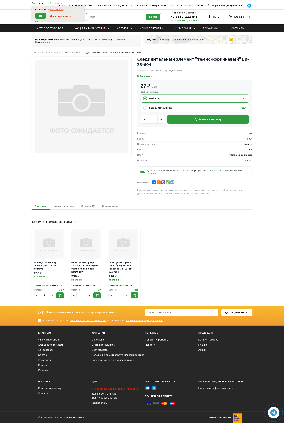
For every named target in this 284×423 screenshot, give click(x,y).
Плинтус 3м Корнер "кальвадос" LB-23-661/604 (45, 265)
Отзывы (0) (88, 206)
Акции (202, 350)
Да (40, 15)
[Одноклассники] (159, 182)
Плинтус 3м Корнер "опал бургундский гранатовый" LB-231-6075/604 (120, 267)
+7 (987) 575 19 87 (233, 5)
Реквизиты (44, 360)
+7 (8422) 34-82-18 (121, 5)
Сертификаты (100, 350)
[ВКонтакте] (154, 182)
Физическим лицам (49, 339)
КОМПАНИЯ (183, 28)
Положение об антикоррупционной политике (118, 355)
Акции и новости (90, 28)
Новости (150, 344)
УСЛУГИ (122, 28)
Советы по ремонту (156, 339)
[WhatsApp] (168, 182)
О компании (98, 339)
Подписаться (239, 312)
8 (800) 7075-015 (220, 170)
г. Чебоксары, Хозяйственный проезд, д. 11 (116, 388)
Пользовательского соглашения (88, 320)
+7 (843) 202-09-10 (192, 5)
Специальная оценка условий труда (113, 360)
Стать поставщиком (103, 344)
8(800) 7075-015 (107, 393)
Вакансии (210, 28)
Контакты (236, 28)
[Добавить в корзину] (60, 295)
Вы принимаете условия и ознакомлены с (102, 320)
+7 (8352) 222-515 (82, 5)
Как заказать (45, 350)
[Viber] (163, 182)
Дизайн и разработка (219, 417)
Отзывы (43, 370)
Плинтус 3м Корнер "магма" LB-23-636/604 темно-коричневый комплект (84, 267)
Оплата (42, 355)
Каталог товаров (50, 28)
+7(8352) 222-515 (184, 16)
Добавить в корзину (208, 119)
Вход (216, 16)
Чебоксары (56, 9)
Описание (41, 206)
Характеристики (64, 206)
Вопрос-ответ (111, 206)
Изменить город (60, 16)
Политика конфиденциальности (217, 388)
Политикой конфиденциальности (144, 320)
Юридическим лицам (50, 344)
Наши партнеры (152, 28)
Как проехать (99, 402)
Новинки (203, 344)
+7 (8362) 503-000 (156, 5)
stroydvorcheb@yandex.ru (184, 20)
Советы (42, 365)
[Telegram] (172, 182)
